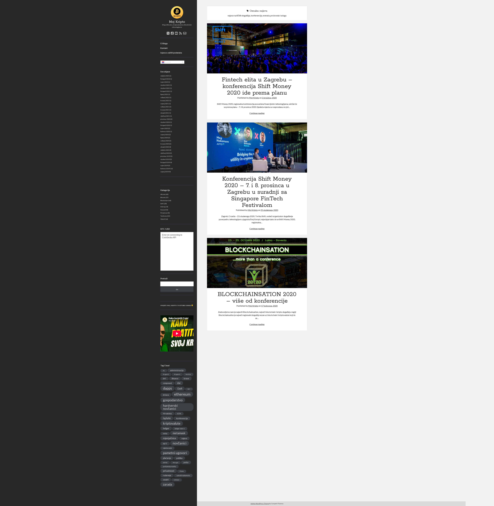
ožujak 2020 (164, 147)
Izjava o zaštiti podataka (171, 52)
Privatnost (163, 213)
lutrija (165, 433)
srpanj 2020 (164, 135)
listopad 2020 (165, 125)
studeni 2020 (165, 122)
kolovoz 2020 (165, 131)
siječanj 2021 (165, 116)
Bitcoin (162, 197)
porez (165, 462)
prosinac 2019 (165, 156)
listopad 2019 (165, 162)
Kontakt (164, 48)
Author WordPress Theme (260, 504)
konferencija (182, 418)
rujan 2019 (164, 165)
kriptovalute (171, 423)
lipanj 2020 (164, 138)
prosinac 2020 (165, 119)
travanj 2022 (164, 101)
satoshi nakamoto (183, 475)
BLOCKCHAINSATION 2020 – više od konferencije (257, 263)
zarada (167, 484)
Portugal (175, 462)
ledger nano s (180, 429)
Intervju (163, 207)
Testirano (163, 216)
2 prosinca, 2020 (269, 97)
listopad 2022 (165, 91)
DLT (189, 389)
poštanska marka (169, 466)
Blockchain (164, 200)
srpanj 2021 (164, 104)
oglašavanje (167, 448)
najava (184, 438)
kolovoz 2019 (165, 169)
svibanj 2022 (164, 97)
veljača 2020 (164, 150)
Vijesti (162, 219)
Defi (179, 388)
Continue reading (256, 113)
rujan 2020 (164, 128)
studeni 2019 (165, 159)
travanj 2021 (164, 110)
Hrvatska (167, 413)
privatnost (168, 470)
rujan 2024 (164, 82)
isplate (167, 418)
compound (167, 383)
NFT (165, 443)
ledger (166, 428)
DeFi (162, 204)
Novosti (163, 210)
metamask (179, 433)
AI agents (177, 374)
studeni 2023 (165, 85)
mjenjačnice (169, 438)
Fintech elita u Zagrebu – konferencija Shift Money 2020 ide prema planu (257, 48)
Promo (182, 471)
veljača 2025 (164, 76)
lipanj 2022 (164, 94)
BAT (164, 379)
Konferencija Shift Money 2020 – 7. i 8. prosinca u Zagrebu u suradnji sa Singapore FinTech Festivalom (257, 148)
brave (186, 378)
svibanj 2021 (164, 107)
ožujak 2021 (164, 113)
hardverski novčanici (170, 407)
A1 (164, 370)
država (166, 395)
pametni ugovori (175, 453)
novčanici (179, 443)
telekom (176, 480)
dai (178, 382)
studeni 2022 (165, 88)
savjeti (166, 479)
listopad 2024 (165, 79)
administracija (176, 370)
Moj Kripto (177, 22)
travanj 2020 (164, 144)
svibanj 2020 (164, 141)
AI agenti (166, 374)
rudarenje (167, 475)
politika (179, 458)
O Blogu (164, 43)
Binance (175, 378)
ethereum (182, 394)
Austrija (188, 374)
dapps (167, 388)
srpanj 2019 (164, 172)
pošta (186, 462)
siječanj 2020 (165, 153)
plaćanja (167, 458)
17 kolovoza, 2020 (269, 306)
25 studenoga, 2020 (269, 210)
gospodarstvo (173, 400)
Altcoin (162, 194)
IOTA (179, 414)
